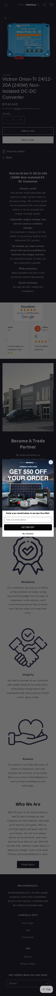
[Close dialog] (51, 462)
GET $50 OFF (27, 527)
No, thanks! (28, 534)
